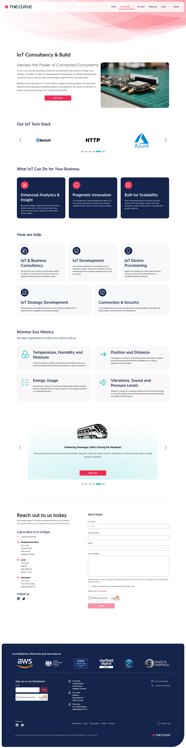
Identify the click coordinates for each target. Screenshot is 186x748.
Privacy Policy (102, 591)
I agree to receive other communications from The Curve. (113, 586)
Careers (104, 723)
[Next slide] (165, 140)
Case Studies (94, 723)
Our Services (125, 7)
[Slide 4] (93, 151)
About (163, 7)
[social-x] (23, 598)
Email (90, 543)
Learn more (92, 473)
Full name (92, 521)
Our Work (141, 7)
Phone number (93, 533)
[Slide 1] (82, 151)
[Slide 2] (86, 151)
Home (113, 7)
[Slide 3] (90, 151)
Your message (94, 553)
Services (111, 723)
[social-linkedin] (18, 598)
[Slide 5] (98, 151)
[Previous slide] (20, 140)
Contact (176, 7)
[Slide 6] (103, 151)
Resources (153, 7)
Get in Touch (58, 98)
